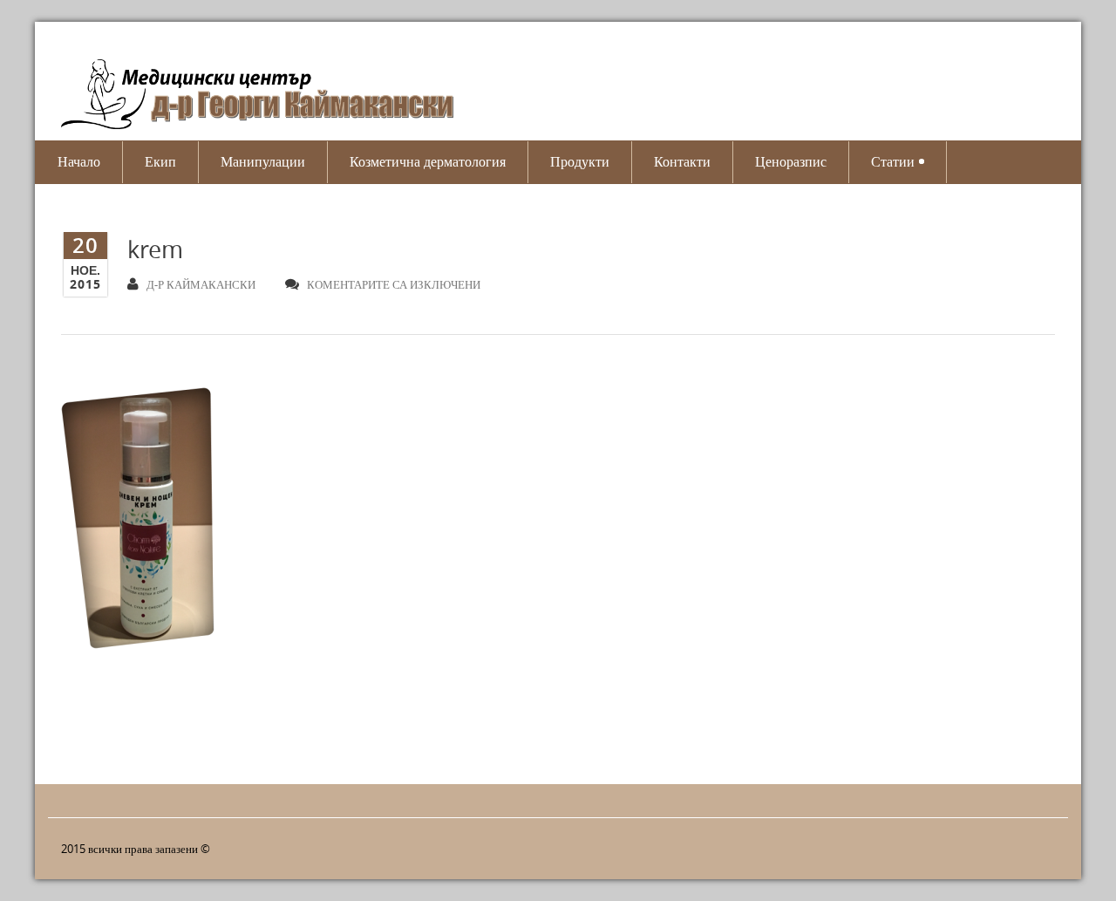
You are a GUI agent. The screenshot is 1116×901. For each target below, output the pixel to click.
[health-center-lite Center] (270, 98)
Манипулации (263, 162)
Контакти (682, 162)
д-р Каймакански (200, 284)
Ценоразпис (791, 162)
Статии (893, 162)
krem (155, 249)
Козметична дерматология (428, 162)
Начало (79, 162)
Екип (160, 162)
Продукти (579, 162)
